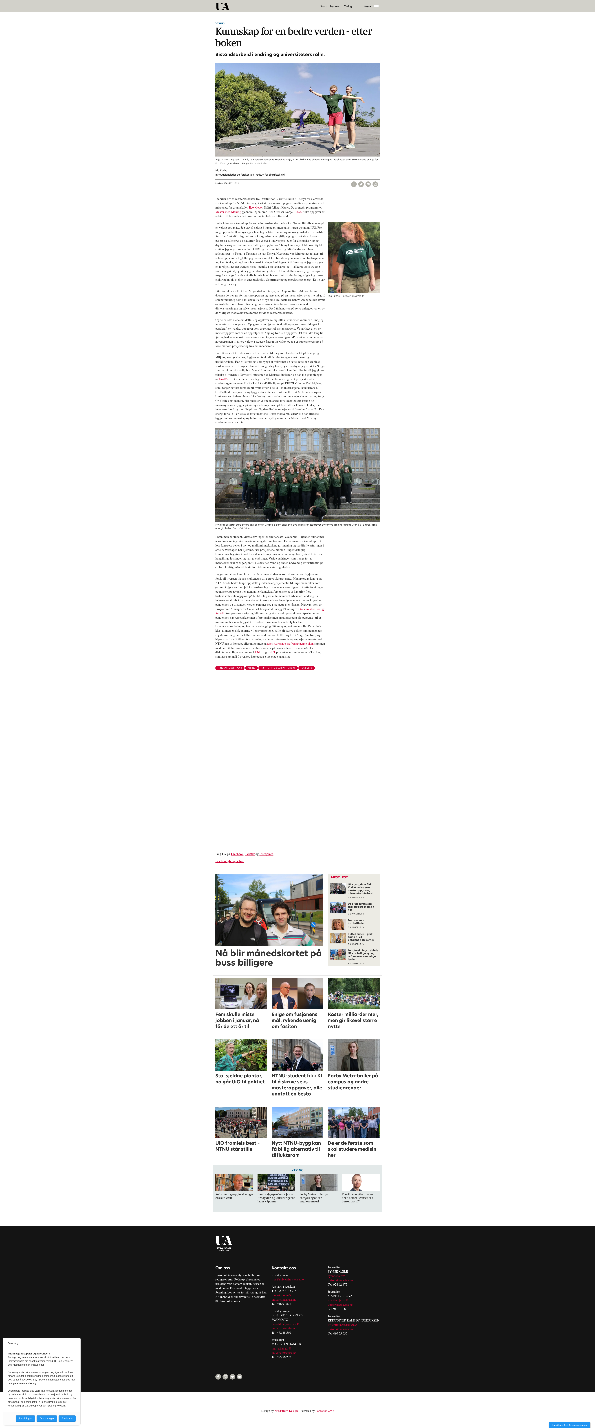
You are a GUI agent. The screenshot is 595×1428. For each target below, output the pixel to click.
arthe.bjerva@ (339, 1300)
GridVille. (225, 379)
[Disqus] (297, 723)
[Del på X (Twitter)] (361, 184)
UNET (259, 652)
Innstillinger (25, 1418)
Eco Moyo (255, 207)
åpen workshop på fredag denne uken (290, 643)
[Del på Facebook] (354, 184)
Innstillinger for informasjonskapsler (569, 1425)
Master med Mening (228, 212)
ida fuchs (306, 668)
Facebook (237, 854)
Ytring (348, 6)
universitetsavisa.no (284, 1299)
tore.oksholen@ (281, 1295)
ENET (271, 652)
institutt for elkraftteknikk (278, 668)
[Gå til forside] (222, 6)
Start (323, 6)
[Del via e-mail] (368, 184)
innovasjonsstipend (230, 668)
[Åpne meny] (376, 6)
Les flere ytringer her (229, 861)
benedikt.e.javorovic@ (286, 1324)
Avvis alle (67, 1418)
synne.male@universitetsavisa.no (340, 1278)
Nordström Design (286, 1410)
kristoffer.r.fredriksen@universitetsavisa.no (342, 1327)
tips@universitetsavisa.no (288, 1279)
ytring (251, 668)
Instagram (266, 854)
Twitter (250, 854)
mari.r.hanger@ (281, 1348)
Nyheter (335, 6)
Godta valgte (47, 1418)
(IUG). (297, 212)
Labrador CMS (324, 1410)
